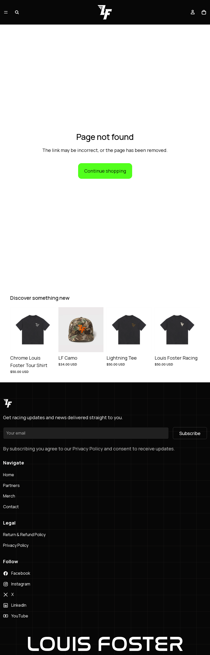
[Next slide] (97, 329)
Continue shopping (105, 171)
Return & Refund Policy (24, 534)
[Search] (17, 12)
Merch (9, 496)
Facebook (20, 573)
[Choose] (47, 344)
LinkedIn (18, 605)
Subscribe (190, 433)
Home (8, 475)
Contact (11, 506)
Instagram (20, 584)
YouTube (19, 616)
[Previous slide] (64, 329)
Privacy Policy (15, 545)
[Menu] (6, 12)
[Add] (95, 344)
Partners (11, 485)
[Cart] (203, 12)
